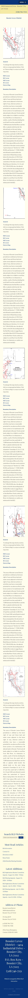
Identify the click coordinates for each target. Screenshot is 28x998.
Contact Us (19, 988)
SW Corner (6, 80)
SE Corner (6, 83)
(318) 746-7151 (21, 12)
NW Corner (6, 76)
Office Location (9, 988)
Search (20, 837)
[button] (23, 2)
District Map (6, 85)
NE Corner (6, 78)
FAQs (14, 991)
